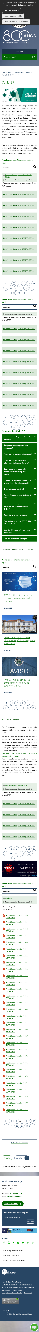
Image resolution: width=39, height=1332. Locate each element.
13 (34, 283)
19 (32, 288)
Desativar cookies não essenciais (16, 21)
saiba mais (30, 1221)
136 (13, 858)
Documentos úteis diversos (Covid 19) (18, 785)
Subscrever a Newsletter (11, 1255)
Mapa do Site (6, 1282)
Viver (9, 72)
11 (23, 283)
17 (21, 288)
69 (19, 293)
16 (16, 288)
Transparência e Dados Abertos (12, 1293)
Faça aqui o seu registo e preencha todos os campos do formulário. (19, 754)
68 (14, 293)
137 (19, 858)
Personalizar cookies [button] (11, 10)
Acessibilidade (29, 1287)
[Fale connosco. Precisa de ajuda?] (19, 1327)
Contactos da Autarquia (9, 1285)
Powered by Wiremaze (5, 1311)
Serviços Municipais (25, 1285)
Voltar (8, 1158)
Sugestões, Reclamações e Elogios (14, 1260)
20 (33, 708)
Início (3, 72)
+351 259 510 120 (15, 1193)
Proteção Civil (6, 75)
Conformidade (17, 1290)
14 (6, 288)
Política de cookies (25, 5)
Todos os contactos (11, 1203)
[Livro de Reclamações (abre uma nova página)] (8, 1272)
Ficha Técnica (16, 1282)
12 (29, 283)
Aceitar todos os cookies (13, 16)
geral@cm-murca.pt (14, 1196)
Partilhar (19, 1158)
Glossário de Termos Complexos (12, 1287)
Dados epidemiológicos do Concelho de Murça (18, 176)
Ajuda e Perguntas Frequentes (13, 1250)
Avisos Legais (28, 1293)
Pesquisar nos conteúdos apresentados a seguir (17, 161)
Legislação (8, 898)
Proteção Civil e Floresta (22, 72)
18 (26, 288)
